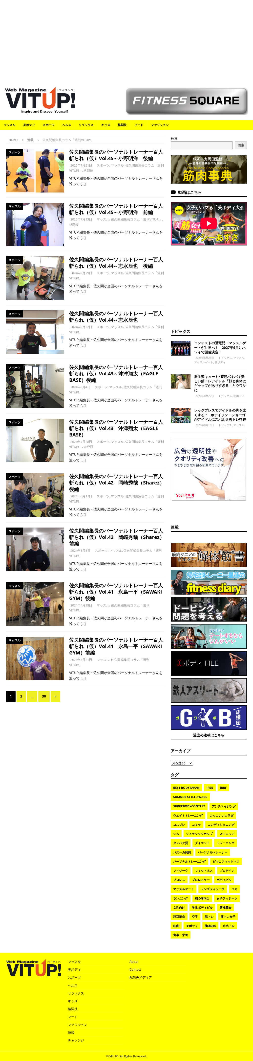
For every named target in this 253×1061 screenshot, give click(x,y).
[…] (83, 183)
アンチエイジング (224, 806)
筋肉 (176, 926)
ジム (176, 834)
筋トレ (209, 917)
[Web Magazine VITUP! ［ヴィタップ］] (40, 105)
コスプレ (179, 824)
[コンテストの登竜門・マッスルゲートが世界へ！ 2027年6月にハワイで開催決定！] (180, 348)
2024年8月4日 (80, 387)
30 (44, 696)
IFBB (210, 788)
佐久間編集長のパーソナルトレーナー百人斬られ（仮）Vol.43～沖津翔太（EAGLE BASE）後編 (116, 373)
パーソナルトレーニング (189, 861)
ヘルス (66, 125)
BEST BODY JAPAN (186, 788)
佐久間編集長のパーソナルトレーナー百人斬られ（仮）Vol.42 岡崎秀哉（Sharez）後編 (117, 482)
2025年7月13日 (81, 219)
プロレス (179, 880)
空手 (195, 917)
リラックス (86, 125)
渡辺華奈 (179, 917)
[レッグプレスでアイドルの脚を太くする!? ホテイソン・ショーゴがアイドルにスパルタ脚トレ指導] (180, 415)
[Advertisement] (126, 40)
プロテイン (227, 870)
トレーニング (225, 843)
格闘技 (122, 125)
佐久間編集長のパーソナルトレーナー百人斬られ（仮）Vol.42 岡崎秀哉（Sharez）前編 (117, 537)
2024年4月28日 (81, 605)
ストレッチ (227, 834)
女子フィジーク (227, 898)
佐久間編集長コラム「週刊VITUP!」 (136, 219)
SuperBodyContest (189, 806)
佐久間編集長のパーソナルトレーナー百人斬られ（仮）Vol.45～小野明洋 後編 (116, 155)
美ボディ (29, 125)
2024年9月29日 (81, 273)
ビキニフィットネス (226, 861)
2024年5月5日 (80, 550)
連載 (30, 140)
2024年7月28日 (81, 441)
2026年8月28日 (204, 358)
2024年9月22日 (81, 327)
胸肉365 (210, 926)
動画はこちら (190, 192)
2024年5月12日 (81, 496)
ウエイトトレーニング (188, 815)
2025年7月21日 (81, 165)
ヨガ (234, 889)
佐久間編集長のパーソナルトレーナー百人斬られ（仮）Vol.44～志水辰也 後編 (116, 262)
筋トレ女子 (228, 917)
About (134, 961)
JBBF (223, 788)
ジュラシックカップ (199, 834)
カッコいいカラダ (221, 815)
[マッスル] (35, 224)
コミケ (196, 824)
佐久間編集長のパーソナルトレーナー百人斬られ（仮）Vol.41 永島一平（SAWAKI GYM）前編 (116, 646)
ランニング (180, 898)
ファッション (160, 125)
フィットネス (204, 870)
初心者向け (202, 898)
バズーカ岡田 (182, 852)
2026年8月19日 (204, 425)
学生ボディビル (202, 907)
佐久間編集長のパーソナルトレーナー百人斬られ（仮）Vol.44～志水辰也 (116, 316)
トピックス (180, 331)
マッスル (10, 125)
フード (138, 125)
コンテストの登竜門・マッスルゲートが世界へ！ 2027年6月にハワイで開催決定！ (220, 347)
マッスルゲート (203, 362)
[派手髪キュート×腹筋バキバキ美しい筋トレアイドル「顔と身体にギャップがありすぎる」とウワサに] (180, 381)
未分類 (88, 446)
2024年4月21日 (81, 659)
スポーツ (49, 125)
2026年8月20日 (204, 396)
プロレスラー (201, 880)
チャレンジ (76, 1040)
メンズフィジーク (213, 889)
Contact (135, 969)
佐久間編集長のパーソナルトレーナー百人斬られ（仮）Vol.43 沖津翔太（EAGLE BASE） (116, 428)
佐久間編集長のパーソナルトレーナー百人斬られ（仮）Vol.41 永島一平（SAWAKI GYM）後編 (116, 592)
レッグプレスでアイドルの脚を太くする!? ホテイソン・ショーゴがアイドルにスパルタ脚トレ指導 (220, 414)
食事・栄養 (180, 935)
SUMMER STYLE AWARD (190, 797)
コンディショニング (221, 824)
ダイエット (202, 843)
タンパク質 (180, 843)
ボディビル (224, 880)
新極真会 (226, 907)
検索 (174, 138)
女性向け (179, 907)
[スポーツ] (35, 170)
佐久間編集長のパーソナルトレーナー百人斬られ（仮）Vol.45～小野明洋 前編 (116, 209)
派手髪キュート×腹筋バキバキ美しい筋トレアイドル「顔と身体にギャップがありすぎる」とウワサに (220, 383)
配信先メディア (140, 977)
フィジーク (180, 870)
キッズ (105, 125)
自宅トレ (229, 926)
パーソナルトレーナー (213, 852)
